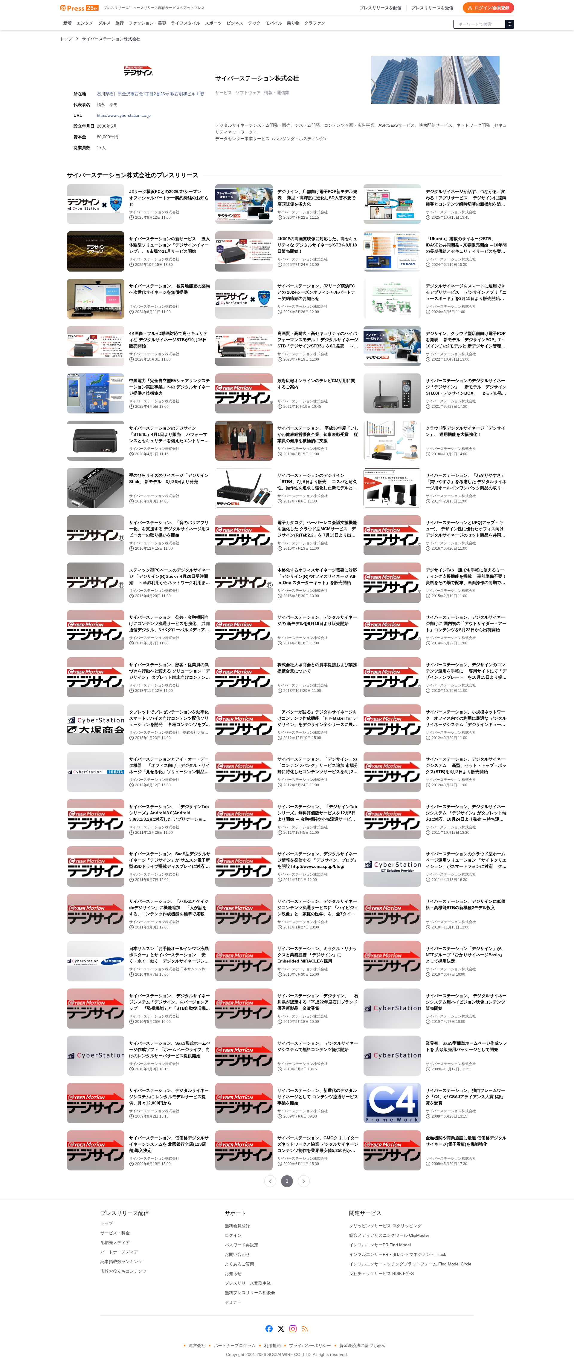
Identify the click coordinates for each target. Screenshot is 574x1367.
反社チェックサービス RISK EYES (381, 1273)
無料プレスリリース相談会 (250, 1292)
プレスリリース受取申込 (248, 1283)
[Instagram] (293, 1328)
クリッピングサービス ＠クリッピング (385, 1225)
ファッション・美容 (147, 23)
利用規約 (272, 1345)
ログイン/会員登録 (492, 7)
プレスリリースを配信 (381, 7)
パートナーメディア (119, 1252)
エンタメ (85, 23)
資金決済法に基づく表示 (362, 1345)
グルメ (104, 23)
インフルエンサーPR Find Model (380, 1244)
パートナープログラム (235, 1345)
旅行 (119, 23)
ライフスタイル (185, 23)
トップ (66, 38)
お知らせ (233, 1273)
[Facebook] (269, 1328)
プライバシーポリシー (310, 1345)
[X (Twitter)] (281, 1328)
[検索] (509, 24)
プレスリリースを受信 (432, 7)
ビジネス (235, 23)
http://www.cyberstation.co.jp (124, 115)
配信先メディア (115, 1242)
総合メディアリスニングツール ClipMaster (389, 1235)
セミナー (233, 1302)
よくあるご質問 (239, 1264)
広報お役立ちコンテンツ (123, 1271)
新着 (67, 23)
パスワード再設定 (241, 1244)
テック (254, 23)
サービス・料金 (115, 1232)
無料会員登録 (237, 1225)
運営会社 (197, 1345)
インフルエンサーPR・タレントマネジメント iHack (397, 1254)
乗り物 (293, 23)
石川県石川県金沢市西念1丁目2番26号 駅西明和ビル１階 (150, 93)
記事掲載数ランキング (121, 1261)
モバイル (273, 23)
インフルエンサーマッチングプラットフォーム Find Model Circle (410, 1264)
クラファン (314, 23)
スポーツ (213, 23)
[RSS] (305, 1328)
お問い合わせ (237, 1254)
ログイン (233, 1235)
